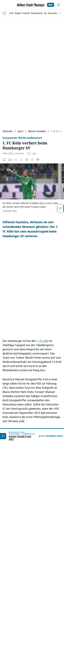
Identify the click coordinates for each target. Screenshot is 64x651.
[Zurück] (4, 13)
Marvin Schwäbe (37, 131)
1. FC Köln (43, 341)
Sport (20, 131)
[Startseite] (31, 5)
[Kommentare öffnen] (61, 208)
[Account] (58, 5)
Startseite (7, 131)
